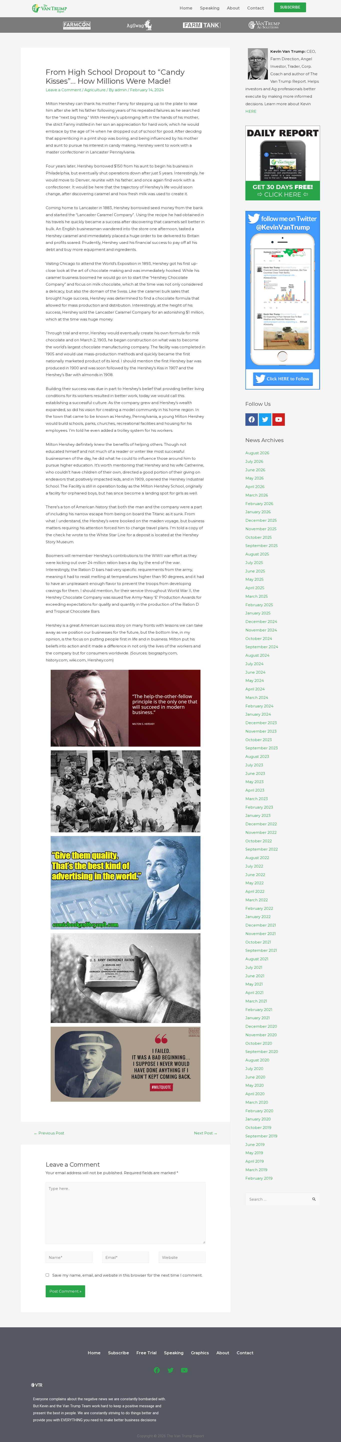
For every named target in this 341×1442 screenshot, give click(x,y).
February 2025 (259, 604)
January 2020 (258, 1119)
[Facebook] (251, 419)
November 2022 (261, 832)
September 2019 (261, 1136)
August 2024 (257, 655)
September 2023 (261, 748)
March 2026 (256, 495)
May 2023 (254, 781)
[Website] (182, 1258)
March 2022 (256, 900)
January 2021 (257, 1017)
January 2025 (258, 613)
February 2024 (259, 706)
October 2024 (258, 638)
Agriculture (95, 89)
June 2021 (254, 975)
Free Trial (147, 1353)
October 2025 (258, 537)
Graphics (200, 1353)
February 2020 (259, 1110)
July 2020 (254, 1068)
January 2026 (258, 511)
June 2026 (255, 470)
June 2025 (255, 571)
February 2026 (259, 503)
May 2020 (254, 1085)
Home (186, 8)
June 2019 (255, 1144)
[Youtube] (278, 419)
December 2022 (261, 824)
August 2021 (256, 959)
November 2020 (261, 1034)
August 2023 (257, 756)
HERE (250, 111)
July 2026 (254, 461)
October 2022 (258, 841)
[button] (290, 7)
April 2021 (254, 992)
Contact (255, 8)
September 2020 (261, 1051)
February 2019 (259, 1178)
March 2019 (256, 1169)
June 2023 (255, 773)
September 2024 (261, 646)
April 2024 (255, 689)
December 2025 (261, 520)
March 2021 (256, 1001)
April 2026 (254, 486)
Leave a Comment (63, 89)
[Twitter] (265, 419)
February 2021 (258, 1009)
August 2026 (257, 453)
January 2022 (258, 916)
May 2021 (254, 984)
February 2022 (259, 908)
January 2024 (258, 714)
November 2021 (260, 933)
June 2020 (255, 1077)
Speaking (209, 8)
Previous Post (49, 1133)
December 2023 (261, 722)
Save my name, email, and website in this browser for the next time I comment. (127, 1275)
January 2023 (258, 815)
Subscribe (118, 1353)
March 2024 (256, 697)
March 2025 (256, 596)
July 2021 (253, 967)
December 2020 (261, 1026)
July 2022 (254, 866)
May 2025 (254, 579)
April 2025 (254, 587)
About (233, 8)
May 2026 (254, 478)
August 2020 (257, 1060)
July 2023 (254, 765)
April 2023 (254, 790)
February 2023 (259, 807)
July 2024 (254, 663)
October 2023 (258, 739)
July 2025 (254, 562)
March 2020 (256, 1102)
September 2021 (261, 950)
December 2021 (260, 925)
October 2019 (258, 1127)
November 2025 (261, 528)
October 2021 (258, 942)
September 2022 (261, 849)
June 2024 (255, 672)
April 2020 (255, 1093)
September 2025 (261, 545)
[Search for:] (282, 1199)
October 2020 (258, 1043)
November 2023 (261, 731)
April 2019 (254, 1161)
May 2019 (254, 1152)
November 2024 (261, 630)
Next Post (205, 1133)
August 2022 (257, 857)
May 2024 (254, 680)
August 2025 (257, 554)
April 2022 (254, 891)
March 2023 (256, 798)
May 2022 (254, 883)
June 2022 (255, 874)
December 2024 (261, 621)
